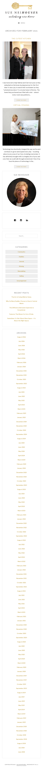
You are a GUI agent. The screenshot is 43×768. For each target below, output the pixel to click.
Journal (21, 261)
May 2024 (21, 451)
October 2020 (21, 633)
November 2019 (21, 680)
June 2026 (21, 345)
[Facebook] (15, 220)
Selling (21, 276)
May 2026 (21, 349)
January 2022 (21, 570)
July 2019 (21, 697)
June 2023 (21, 498)
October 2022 (21, 532)
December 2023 (21, 472)
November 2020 (21, 629)
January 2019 (21, 722)
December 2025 (21, 371)
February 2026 (21, 362)
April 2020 (21, 659)
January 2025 (21, 417)
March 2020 (21, 663)
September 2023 (21, 485)
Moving (21, 266)
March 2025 (21, 409)
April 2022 (21, 557)
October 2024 (21, 430)
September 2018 (21, 739)
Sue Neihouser (21, 10)
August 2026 (21, 337)
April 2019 (21, 709)
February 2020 (21, 667)
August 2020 (21, 642)
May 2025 (21, 400)
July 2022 (21, 544)
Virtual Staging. (21, 105)
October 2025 (21, 379)
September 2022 (21, 536)
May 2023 (21, 502)
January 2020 (21, 671)
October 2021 (21, 582)
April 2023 (21, 506)
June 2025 (21, 396)
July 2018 (21, 747)
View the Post (21, 100)
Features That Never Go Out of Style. (21, 314)
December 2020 (21, 625)
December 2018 (21, 726)
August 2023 (21, 489)
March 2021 (21, 612)
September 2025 (21, 383)
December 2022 (21, 523)
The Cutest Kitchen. (21, 39)
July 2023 (21, 493)
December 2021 (21, 574)
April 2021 (21, 608)
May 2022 (21, 553)
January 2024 (21, 468)
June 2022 (21, 549)
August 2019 (21, 692)
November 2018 (21, 731)
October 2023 (21, 481)
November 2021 (21, 578)
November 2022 (21, 527)
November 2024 (21, 426)
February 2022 (21, 565)
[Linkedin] (27, 220)
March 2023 (21, 510)
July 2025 (21, 392)
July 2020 (21, 646)
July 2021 (21, 595)
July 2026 (21, 341)
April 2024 (21, 455)
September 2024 (21, 434)
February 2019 (21, 718)
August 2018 (21, 743)
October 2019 (21, 684)
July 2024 (21, 443)
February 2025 (21, 413)
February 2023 (21, 515)
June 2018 (21, 752)
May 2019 (21, 705)
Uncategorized (21, 281)
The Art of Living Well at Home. (21, 297)
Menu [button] (23, 23)
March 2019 (21, 714)
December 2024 (21, 421)
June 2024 (21, 447)
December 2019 (21, 675)
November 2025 (21, 375)
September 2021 (21, 587)
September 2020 (21, 637)
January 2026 (21, 366)
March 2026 (21, 358)
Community (21, 252)
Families (21, 256)
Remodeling (21, 271)
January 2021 (21, 620)
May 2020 (21, 654)
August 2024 (21, 438)
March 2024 (21, 460)
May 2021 (21, 603)
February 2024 (21, 464)
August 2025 (21, 388)
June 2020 (21, 650)
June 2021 (21, 599)
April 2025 (21, 405)
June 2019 (21, 701)
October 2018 (21, 735)
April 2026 (21, 354)
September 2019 (21, 688)
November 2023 (21, 477)
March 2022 (21, 561)
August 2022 (21, 540)
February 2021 (21, 616)
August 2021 (21, 591)
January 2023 (21, 519)
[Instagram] (21, 220)
